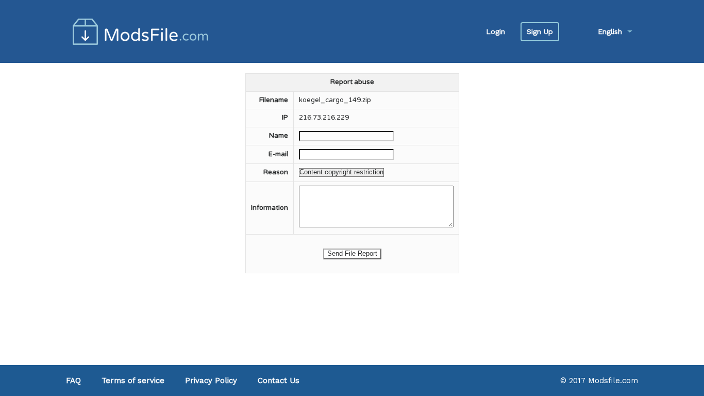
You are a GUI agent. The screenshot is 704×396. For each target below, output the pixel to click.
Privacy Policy (211, 380)
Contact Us (278, 380)
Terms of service (133, 380)
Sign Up (540, 31)
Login (495, 31)
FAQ (73, 380)
